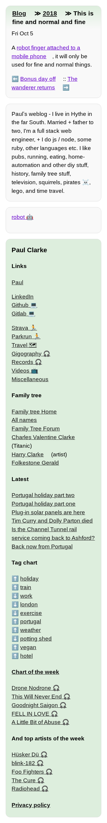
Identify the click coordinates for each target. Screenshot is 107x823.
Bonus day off (38, 79)
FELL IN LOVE (30, 714)
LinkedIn (23, 297)
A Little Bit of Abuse (36, 722)
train (25, 587)
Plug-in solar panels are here (48, 512)
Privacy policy (31, 805)
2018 (50, 13)
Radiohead (26, 789)
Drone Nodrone (31, 688)
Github (20, 305)
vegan (28, 647)
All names (24, 420)
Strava (20, 328)
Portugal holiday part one (43, 504)
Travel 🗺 (24, 345)
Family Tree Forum (36, 428)
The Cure (24, 780)
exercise (31, 613)
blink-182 (23, 763)
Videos (20, 371)
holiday (29, 579)
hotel (26, 656)
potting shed (36, 639)
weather (30, 630)
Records (22, 362)
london (29, 604)
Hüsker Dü (25, 754)
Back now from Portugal (42, 546)
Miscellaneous (30, 379)
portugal (30, 621)
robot (18, 217)
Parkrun (22, 336)
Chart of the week (35, 672)
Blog (19, 13)
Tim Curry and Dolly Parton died (52, 521)
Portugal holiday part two (43, 495)
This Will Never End (37, 696)
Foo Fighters (28, 772)
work (26, 596)
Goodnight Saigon (35, 705)
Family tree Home (34, 412)
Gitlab (19, 313)
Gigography (27, 354)
